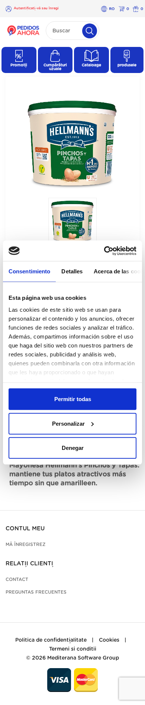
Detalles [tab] (72, 271)
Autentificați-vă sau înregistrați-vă (36, 8)
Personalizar (68, 423)
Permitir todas (72, 399)
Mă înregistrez (25, 544)
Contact (17, 579)
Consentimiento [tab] (29, 271)
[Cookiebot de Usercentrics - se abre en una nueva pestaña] (104, 250)
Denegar (73, 448)
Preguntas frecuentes (36, 592)
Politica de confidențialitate (51, 640)
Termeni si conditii (72, 649)
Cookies (109, 640)
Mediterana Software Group (83, 658)
